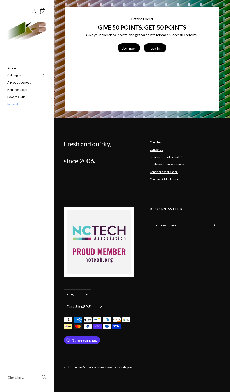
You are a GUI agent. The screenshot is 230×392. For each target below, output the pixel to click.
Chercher (155, 142)
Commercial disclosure (164, 179)
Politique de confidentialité (166, 157)
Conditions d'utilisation (164, 171)
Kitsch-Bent (99, 367)
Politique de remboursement (167, 164)
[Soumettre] (44, 377)
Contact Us (156, 149)
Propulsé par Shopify (119, 367)
